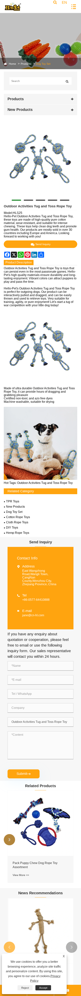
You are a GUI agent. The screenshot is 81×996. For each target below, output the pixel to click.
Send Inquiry (42, 244)
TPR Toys (12, 501)
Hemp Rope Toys (17, 532)
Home (12, 63)
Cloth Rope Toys (17, 522)
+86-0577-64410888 (36, 599)
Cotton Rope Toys (18, 517)
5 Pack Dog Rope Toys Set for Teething (39, 863)
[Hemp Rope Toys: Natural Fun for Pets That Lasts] (40, 930)
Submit (24, 774)
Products (26, 63)
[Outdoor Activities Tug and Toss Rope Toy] (40, 159)
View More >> (21, 870)
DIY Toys (12, 527)
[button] (9, 839)
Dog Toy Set (43, 63)
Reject (25, 987)
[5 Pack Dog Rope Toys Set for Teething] (40, 823)
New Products (15, 506)
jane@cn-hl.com (33, 615)
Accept (43, 987)
